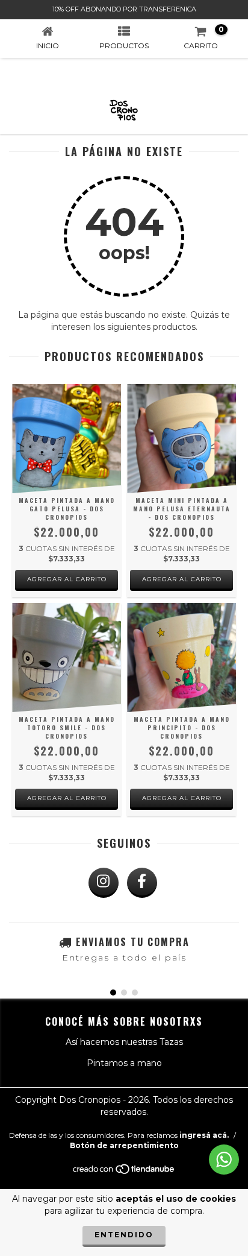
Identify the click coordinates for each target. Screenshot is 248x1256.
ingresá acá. (204, 1135)
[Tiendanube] (124, 1171)
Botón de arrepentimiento (124, 1145)
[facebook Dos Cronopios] (142, 883)
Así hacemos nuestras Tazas (124, 1042)
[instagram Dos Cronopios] (103, 883)
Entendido (124, 1234)
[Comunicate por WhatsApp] (224, 1159)
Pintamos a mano (124, 1063)
